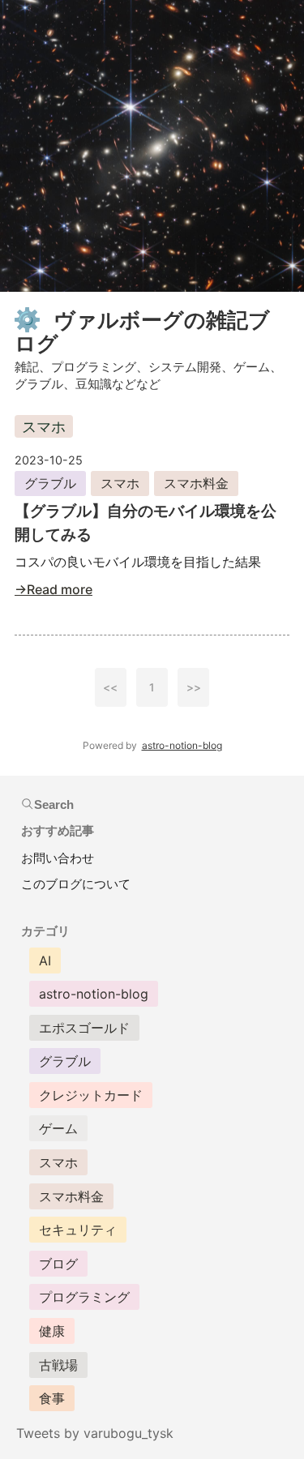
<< (110, 687)
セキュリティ (78, 1230)
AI (45, 960)
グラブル (50, 483)
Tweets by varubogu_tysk (94, 1433)
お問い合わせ (57, 858)
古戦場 (58, 1365)
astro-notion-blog (182, 745)
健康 (52, 1331)
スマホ (120, 483)
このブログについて (76, 884)
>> (193, 687)
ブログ (58, 1264)
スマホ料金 (196, 483)
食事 (52, 1398)
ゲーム (58, 1128)
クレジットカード (91, 1095)
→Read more (53, 589)
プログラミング (84, 1297)
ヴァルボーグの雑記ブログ (142, 332)
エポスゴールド (84, 1028)
